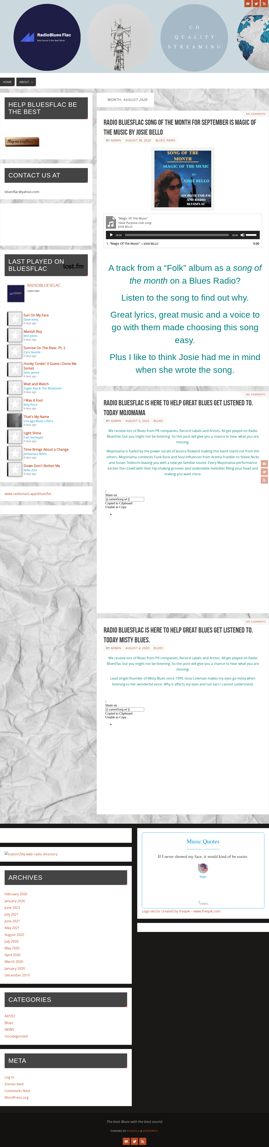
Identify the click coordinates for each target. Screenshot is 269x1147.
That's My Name (36, 416)
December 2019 (17, 975)
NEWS (170, 140)
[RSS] (264, 480)
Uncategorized (16, 1036)
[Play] (111, 235)
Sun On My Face (36, 315)
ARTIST (10, 1016)
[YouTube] (264, 463)
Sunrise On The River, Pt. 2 (44, 348)
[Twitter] (264, 471)
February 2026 (16, 894)
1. (132, 243)
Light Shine (32, 433)
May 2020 (12, 948)
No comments (256, 113)
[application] (183, 235)
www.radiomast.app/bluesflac (28, 493)
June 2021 (12, 921)
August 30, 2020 (138, 140)
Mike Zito (30, 470)
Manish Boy (33, 331)
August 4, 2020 (137, 648)
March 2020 (14, 961)
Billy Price (30, 405)
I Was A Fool (33, 400)
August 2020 (14, 934)
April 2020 (12, 955)
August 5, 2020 (137, 421)
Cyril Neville (32, 352)
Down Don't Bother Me (42, 465)
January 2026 (15, 901)
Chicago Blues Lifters (38, 421)
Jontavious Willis (35, 454)
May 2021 (12, 927)
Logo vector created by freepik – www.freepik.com (181, 911)
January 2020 (15, 968)
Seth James (31, 373)
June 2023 (12, 907)
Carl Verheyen (34, 437)
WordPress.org (17, 1097)
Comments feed (17, 1090)
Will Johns (31, 336)
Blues (160, 140)
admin (116, 140)
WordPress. (150, 1131)
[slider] (252, 234)
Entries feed (14, 1084)
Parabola (133, 1131)
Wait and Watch (36, 384)
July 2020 (11, 941)
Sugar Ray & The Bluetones (43, 388)
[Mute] (242, 235)
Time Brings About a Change (46, 449)
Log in (9, 1077)
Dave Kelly (31, 319)
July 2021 (11, 914)
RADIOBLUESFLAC (44, 285)
